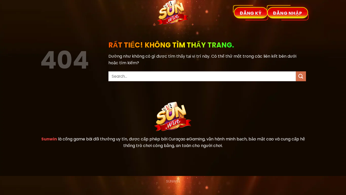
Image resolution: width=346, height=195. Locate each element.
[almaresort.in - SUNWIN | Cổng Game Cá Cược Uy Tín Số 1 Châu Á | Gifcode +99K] (173, 12)
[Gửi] (301, 76)
